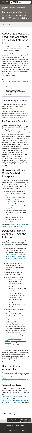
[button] (7, 2)
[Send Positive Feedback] (29, 420)
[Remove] (16, 2)
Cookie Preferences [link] (13, 430)
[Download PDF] (3, 24)
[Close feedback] (8, 420)
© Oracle (8, 425)
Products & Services (10, 428)
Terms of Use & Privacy (23, 428)
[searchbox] (24, 2)
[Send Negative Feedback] (25, 420)
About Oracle (15, 425)
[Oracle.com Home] (3, 2)
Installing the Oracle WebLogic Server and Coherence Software (15, 341)
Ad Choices (22, 430)
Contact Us (23, 425)
